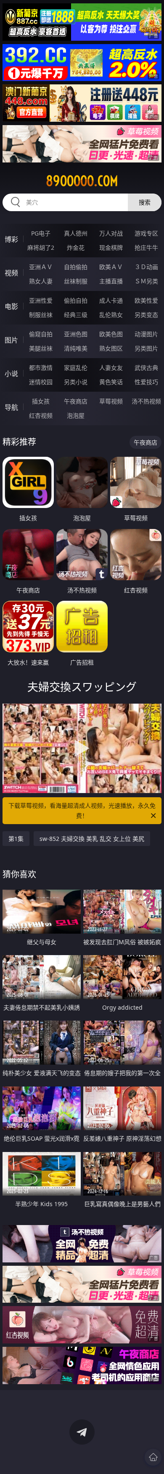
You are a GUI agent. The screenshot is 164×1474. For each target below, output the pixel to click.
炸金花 (76, 247)
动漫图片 (146, 334)
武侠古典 (146, 368)
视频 (11, 273)
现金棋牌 (111, 247)
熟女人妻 (41, 281)
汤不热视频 (146, 401)
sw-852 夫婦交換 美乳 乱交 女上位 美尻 (92, 839)
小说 (11, 373)
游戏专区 (146, 233)
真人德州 (75, 233)
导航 (11, 407)
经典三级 (75, 315)
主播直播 (111, 281)
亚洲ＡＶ (41, 267)
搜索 (145, 202)
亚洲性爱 (41, 300)
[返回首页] (153, 1457)
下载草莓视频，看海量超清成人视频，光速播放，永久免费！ (82, 810)
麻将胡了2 (40, 247)
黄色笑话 (111, 382)
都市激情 (41, 368)
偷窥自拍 (41, 334)
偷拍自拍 (75, 300)
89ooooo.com (82, 181)
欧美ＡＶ (111, 267)
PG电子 (40, 233)
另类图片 (146, 348)
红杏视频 (41, 415)
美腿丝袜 (41, 348)
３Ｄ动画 (146, 267)
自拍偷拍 (75, 267)
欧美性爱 (146, 300)
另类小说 (75, 382)
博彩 (11, 239)
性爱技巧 (146, 382)
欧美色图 (111, 334)
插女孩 (41, 401)
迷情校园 (41, 382)
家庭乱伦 (75, 368)
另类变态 (146, 315)
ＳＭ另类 (146, 281)
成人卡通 (111, 300)
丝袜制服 (75, 281)
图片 (11, 340)
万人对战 (111, 233)
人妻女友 (111, 368)
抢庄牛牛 (146, 247)
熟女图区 (111, 348)
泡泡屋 (76, 415)
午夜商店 (75, 401)
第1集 (16, 839)
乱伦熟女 (111, 315)
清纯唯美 (75, 348)
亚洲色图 (75, 334)
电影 (11, 306)
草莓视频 (111, 401)
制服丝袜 (41, 315)
